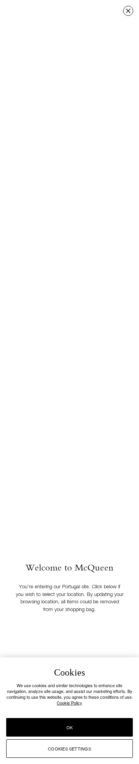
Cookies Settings (69, 748)
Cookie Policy (69, 702)
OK (69, 727)
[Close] (128, 10)
